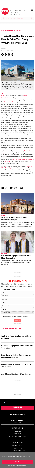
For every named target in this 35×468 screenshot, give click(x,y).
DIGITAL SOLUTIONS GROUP (17, 436)
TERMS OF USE (17, 448)
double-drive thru (9, 102)
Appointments (4, 253)
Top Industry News (9, 289)
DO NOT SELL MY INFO (17, 451)
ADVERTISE (17, 434)
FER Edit (4, 49)
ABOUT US (17, 431)
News (18, 31)
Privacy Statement (21, 465)
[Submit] (32, 18)
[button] (17, 408)
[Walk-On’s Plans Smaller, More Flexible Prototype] (17, 203)
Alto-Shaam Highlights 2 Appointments (16, 374)
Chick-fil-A (7, 161)
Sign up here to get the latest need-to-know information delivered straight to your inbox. (16, 285)
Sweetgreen (21, 159)
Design (3, 215)
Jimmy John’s (30, 159)
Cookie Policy (11, 465)
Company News (8, 31)
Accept (17, 461)
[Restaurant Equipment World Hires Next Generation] (17, 241)
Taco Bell (14, 159)
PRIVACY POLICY (17, 445)
